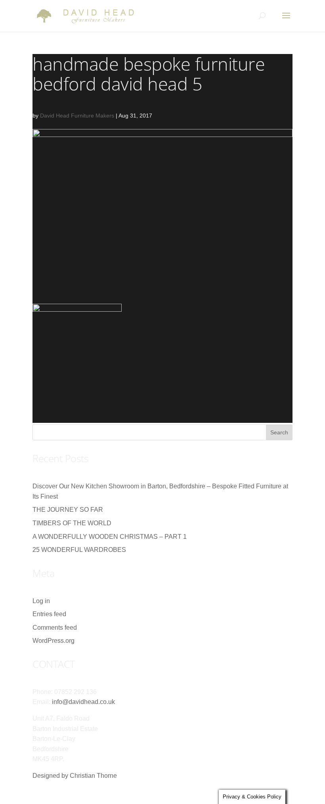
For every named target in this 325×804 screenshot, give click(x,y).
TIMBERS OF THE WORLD (71, 523)
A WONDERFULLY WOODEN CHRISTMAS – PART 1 (109, 536)
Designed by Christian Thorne (74, 775)
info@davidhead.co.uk (83, 701)
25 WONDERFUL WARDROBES (79, 549)
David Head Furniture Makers (77, 115)
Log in (41, 601)
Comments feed (54, 627)
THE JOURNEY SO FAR (67, 509)
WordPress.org (53, 640)
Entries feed (49, 614)
